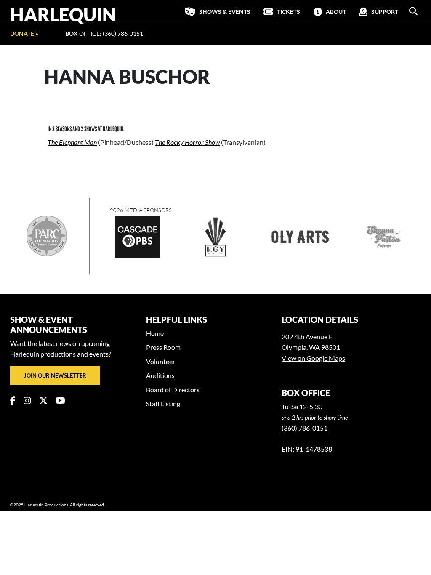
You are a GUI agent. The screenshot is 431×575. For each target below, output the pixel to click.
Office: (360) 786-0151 (104, 33)
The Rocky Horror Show (187, 142)
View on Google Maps (313, 358)
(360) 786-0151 (304, 428)
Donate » (24, 33)
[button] (413, 11)
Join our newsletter (55, 375)
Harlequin (63, 14)
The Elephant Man (72, 142)
